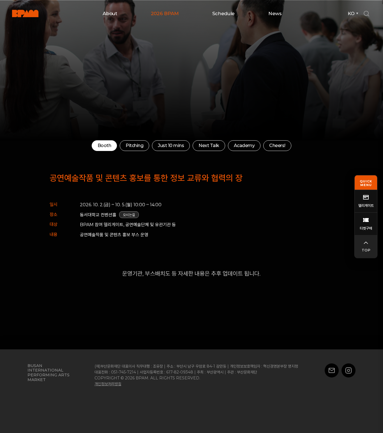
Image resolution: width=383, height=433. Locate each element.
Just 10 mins (160, 145)
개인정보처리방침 (107, 383)
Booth (99, 145)
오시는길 (129, 215)
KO (351, 13)
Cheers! (271, 145)
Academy (236, 145)
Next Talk (201, 145)
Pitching (127, 145)
